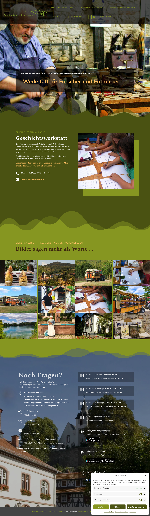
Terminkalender (57, 17)
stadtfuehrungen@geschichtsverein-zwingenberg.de (106, 406)
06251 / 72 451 (30, 415)
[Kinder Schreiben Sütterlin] (106, 161)
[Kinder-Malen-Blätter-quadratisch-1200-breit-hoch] (131, 286)
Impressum (133, 512)
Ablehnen (117, 507)
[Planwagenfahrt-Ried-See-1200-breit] (18, 339)
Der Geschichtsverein (65, 8)
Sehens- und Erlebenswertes (121, 8)
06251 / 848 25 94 (31, 424)
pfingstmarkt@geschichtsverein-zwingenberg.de (104, 378)
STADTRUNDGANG (103, 17)
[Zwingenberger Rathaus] (93, 339)
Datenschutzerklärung (121, 512)
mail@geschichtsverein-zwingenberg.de (101, 420)
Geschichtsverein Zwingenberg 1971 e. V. (49, 511)
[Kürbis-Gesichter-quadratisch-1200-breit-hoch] (18, 286)
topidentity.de (83, 511)
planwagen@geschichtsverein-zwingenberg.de (104, 392)
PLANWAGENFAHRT (78, 17)
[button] (146, 476)
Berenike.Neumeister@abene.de (32, 179)
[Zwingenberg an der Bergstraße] (56, 286)
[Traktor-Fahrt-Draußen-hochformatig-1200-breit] (18, 313)
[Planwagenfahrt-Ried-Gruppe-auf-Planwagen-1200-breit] (131, 313)
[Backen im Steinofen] (56, 313)
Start (53, 8)
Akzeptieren (101, 507)
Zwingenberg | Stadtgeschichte (92, 8)
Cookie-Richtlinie (109, 512)
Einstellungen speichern (136, 507)
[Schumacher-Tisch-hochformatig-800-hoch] (131, 339)
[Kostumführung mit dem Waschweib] (56, 339)
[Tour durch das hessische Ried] (93, 286)
